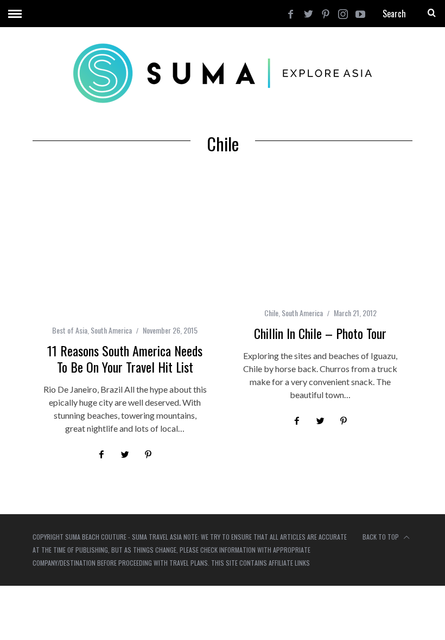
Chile (271, 312)
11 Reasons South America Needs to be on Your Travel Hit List (124, 358)
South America (111, 330)
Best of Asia (69, 330)
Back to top (381, 536)
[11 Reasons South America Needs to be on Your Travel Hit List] (125, 247)
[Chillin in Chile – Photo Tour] (320, 238)
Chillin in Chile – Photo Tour (320, 333)
